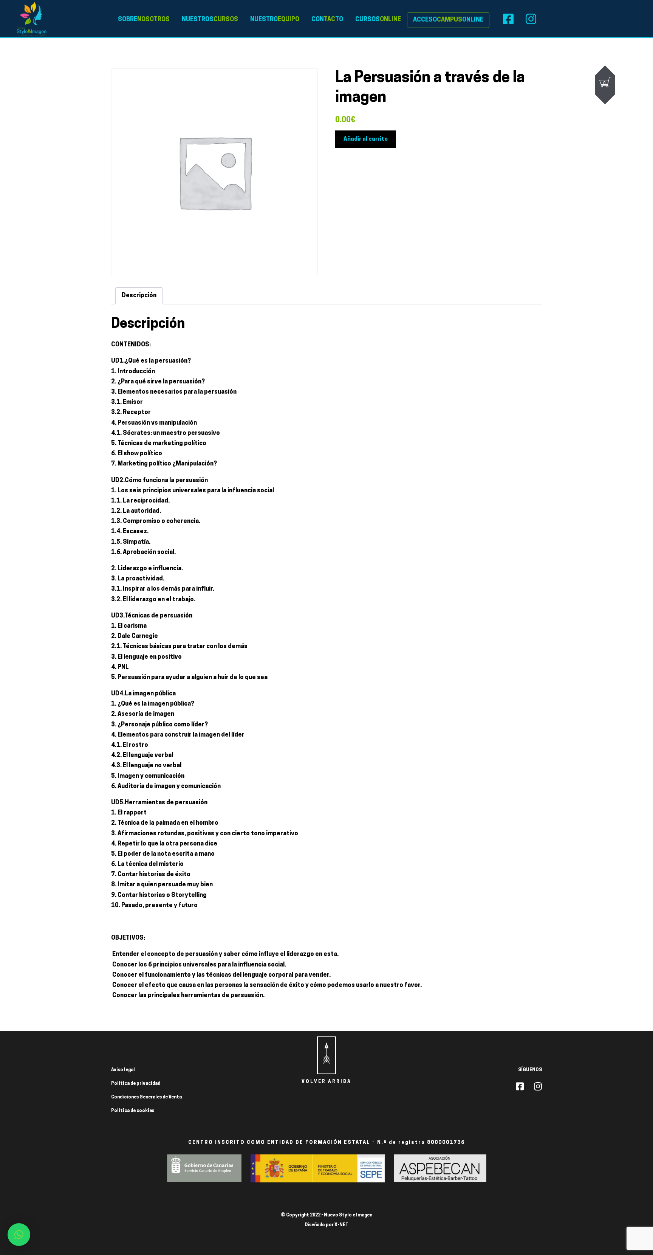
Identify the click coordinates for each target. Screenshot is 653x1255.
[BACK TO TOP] (326, 1055)
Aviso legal (123, 1070)
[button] (19, 1234)
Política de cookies (132, 1111)
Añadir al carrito (366, 139)
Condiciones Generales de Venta (146, 1097)
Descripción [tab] (139, 296)
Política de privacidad (135, 1083)
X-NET (341, 1225)
